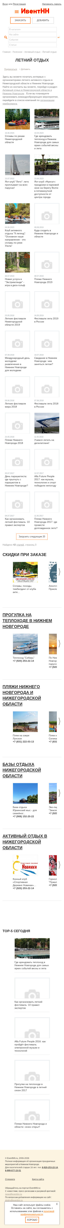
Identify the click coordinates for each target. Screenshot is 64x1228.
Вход (5, 4)
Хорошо (32, 1220)
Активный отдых (32, 52)
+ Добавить (24, 69)
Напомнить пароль (51, 4)
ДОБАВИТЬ (43, 20)
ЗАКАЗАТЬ (20, 20)
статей (20, 544)
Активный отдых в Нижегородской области (25, 842)
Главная (7, 52)
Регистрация (19, 4)
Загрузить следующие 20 (32, 536)
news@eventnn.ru (13, 1194)
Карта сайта (38, 1179)
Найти (5, 37)
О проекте (10, 1179)
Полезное (17, 52)
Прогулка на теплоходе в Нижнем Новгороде (27, 620)
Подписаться (10, 69)
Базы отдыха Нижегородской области (22, 770)
